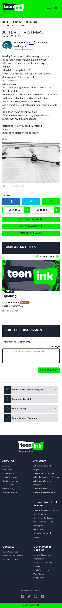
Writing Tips (38, 525)
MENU (51, 8)
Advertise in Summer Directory (42, 483)
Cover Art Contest (10, 552)
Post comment (48, 370)
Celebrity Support (9, 477)
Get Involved (38, 529)
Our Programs (8, 473)
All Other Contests (10, 559)
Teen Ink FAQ (8, 485)
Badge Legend (39, 578)
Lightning (9, 296)
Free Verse (31, 22)
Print (7, 139)
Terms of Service (9, 492)
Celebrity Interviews (11, 481)
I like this (18, 210)
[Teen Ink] (15, 8)
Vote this (47, 210)
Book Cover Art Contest (12, 555)
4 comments (11, 311)
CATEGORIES (30, 605)
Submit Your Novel (41, 514)
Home (5, 22)
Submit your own (30, 233)
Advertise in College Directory (46, 477)
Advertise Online (40, 488)
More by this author (23, 49)
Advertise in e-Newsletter (44, 492)
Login (53, 346)
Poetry (17, 22)
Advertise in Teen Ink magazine (42, 468)
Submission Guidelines (43, 518)
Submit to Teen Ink (21, 399)
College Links (39, 559)
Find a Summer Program (24, 418)
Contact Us (7, 469)
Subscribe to (28, 389)
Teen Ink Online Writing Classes (43, 564)
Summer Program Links (43, 555)
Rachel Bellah (12, 302)
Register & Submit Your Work (45, 510)
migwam (22, 42)
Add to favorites (29, 226)
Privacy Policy (8, 488)
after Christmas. (16, 25)
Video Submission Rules (43, 522)
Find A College (19, 408)
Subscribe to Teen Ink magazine (42, 535)
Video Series (38, 574)
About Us (6, 466)
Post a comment (30, 219)
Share (6, 195)
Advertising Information (43, 473)
